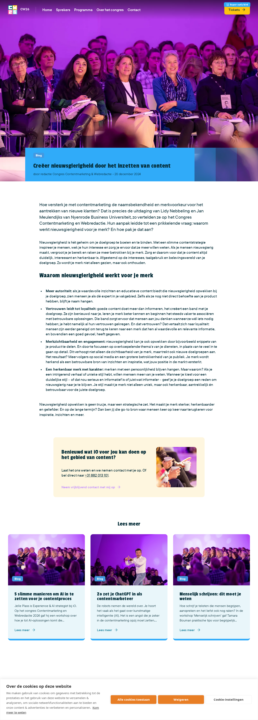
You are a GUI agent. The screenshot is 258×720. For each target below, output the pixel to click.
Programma (83, 9)
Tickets (238, 8)
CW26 (24, 9)
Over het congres (110, 9)
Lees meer (22, 630)
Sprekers (63, 9)
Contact (134, 9)
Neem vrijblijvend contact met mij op (88, 487)
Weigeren (181, 699)
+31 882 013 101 (96, 475)
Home (47, 9)
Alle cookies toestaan (134, 699)
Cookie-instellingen (228, 699)
